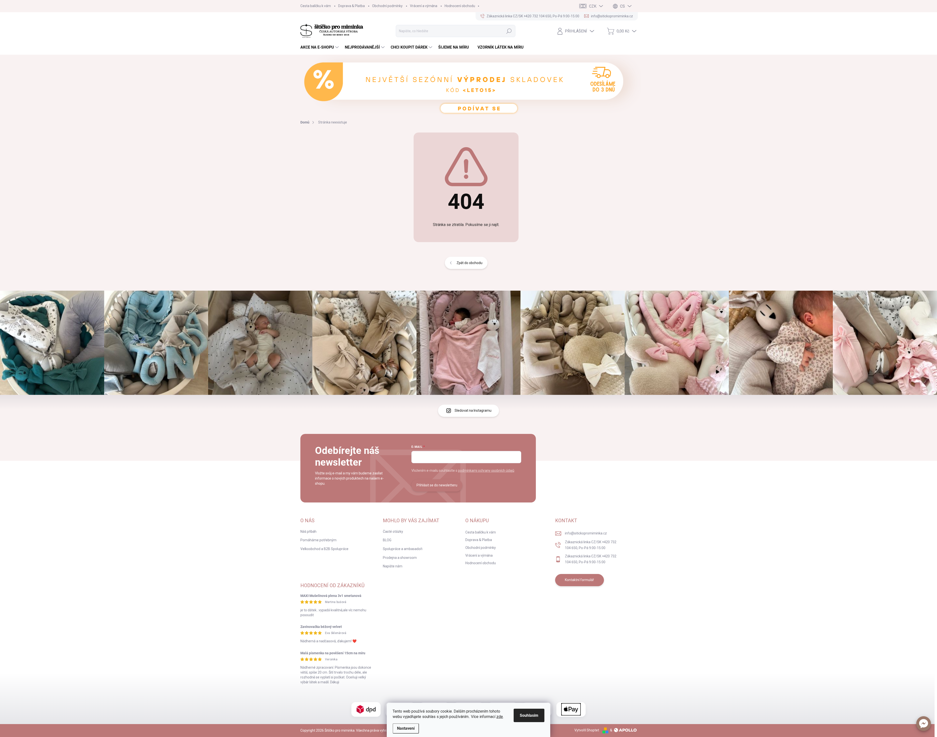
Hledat (509, 31)
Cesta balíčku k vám (315, 6)
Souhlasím (529, 715)
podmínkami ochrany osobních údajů (486, 470)
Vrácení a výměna (423, 6)
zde (499, 716)
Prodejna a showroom (400, 558)
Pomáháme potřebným (318, 540)
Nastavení (406, 728)
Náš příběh (308, 531)
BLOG (387, 540)
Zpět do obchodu (469, 263)
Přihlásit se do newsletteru (437, 485)
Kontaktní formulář (579, 580)
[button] (923, 723)
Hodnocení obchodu (460, 6)
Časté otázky (393, 531)
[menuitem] (320, 47)
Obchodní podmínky (387, 6)
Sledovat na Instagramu (473, 410)
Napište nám (392, 566)
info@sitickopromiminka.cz (586, 533)
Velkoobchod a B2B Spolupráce (324, 549)
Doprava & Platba (351, 6)
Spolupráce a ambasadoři (402, 549)
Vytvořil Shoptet (586, 730)
